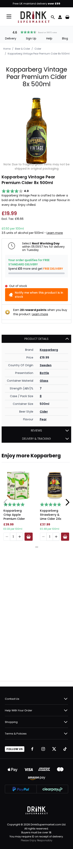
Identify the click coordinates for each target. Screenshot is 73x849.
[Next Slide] (67, 502)
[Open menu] (9, 16)
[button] (36, 32)
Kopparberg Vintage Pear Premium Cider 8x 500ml (39, 53)
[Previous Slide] (6, 502)
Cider (37, 48)
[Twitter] (54, 749)
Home (7, 48)
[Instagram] (43, 749)
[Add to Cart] (29, 537)
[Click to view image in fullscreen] (36, 131)
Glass (44, 381)
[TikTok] (65, 749)
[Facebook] (32, 749)
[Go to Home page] (33, 17)
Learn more (55, 233)
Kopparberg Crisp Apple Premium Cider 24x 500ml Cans (15, 515)
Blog (65, 38)
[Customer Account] (60, 17)
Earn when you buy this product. (40, 312)
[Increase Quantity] (19, 537)
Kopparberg (49, 350)
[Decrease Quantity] (6, 537)
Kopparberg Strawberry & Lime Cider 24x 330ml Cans (50, 515)
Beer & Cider (22, 48)
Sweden (46, 365)
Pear (43, 419)
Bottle (44, 373)
